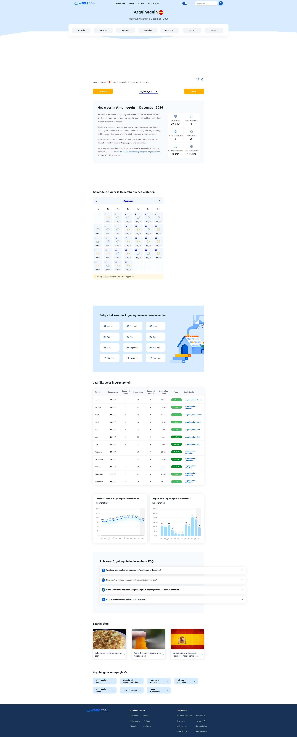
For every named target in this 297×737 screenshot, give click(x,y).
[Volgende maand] (159, 200)
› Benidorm (134, 715)
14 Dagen (103, 30)
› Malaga (146, 721)
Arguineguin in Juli (192, 444)
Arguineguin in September (190, 459)
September (148, 30)
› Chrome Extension (184, 715)
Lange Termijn (170, 30)
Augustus (125, 30)
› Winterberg (135, 721)
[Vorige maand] (97, 200)
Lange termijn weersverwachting (130, 681)
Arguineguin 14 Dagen (102, 681)
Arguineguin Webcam (101, 690)
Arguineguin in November (190, 474)
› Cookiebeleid (201, 731)
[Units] (184, 3)
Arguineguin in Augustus (190, 452)
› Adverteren (181, 726)
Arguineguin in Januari (193, 400)
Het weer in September (182, 681)
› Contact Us (200, 715)
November (103, 91)
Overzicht (81, 30)
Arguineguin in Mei (192, 429)
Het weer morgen (130, 690)
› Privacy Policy (201, 726)
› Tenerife (133, 726)
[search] (221, 3)
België (131, 3)
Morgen (214, 30)
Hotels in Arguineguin (155, 690)
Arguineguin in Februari (190, 407)
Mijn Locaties (153, 3)
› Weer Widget (182, 731)
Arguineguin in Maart (193, 415)
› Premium (181, 721)
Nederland (120, 3)
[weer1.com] (84, 3)
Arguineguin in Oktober (190, 467)
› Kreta (145, 715)
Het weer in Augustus (154, 681)
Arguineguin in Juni (192, 437)
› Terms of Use (200, 721)
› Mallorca (147, 726)
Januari (193, 91)
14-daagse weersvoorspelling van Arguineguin (139, 151)
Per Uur (192, 30)
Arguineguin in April (192, 422)
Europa (141, 3)
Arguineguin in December (190, 481)
